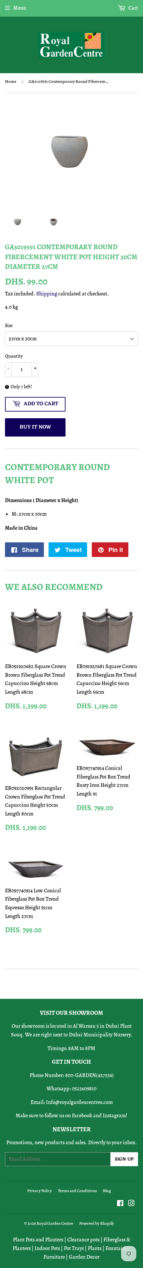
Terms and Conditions (77, 1190)
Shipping (46, 293)
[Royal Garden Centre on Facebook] (120, 1204)
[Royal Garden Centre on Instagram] (131, 1204)
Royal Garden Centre (55, 1223)
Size (9, 325)
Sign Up (124, 1159)
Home (10, 81)
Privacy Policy (39, 1190)
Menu (19, 8)
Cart (132, 8)
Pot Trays (74, 1248)
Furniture (54, 1257)
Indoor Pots (47, 1248)
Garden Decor (84, 1257)
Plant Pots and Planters (38, 1239)
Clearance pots (83, 1239)
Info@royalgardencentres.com (79, 1102)
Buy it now (35, 427)
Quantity (14, 356)
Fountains (116, 1248)
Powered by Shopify (96, 1223)
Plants (94, 1248)
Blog (107, 1190)
